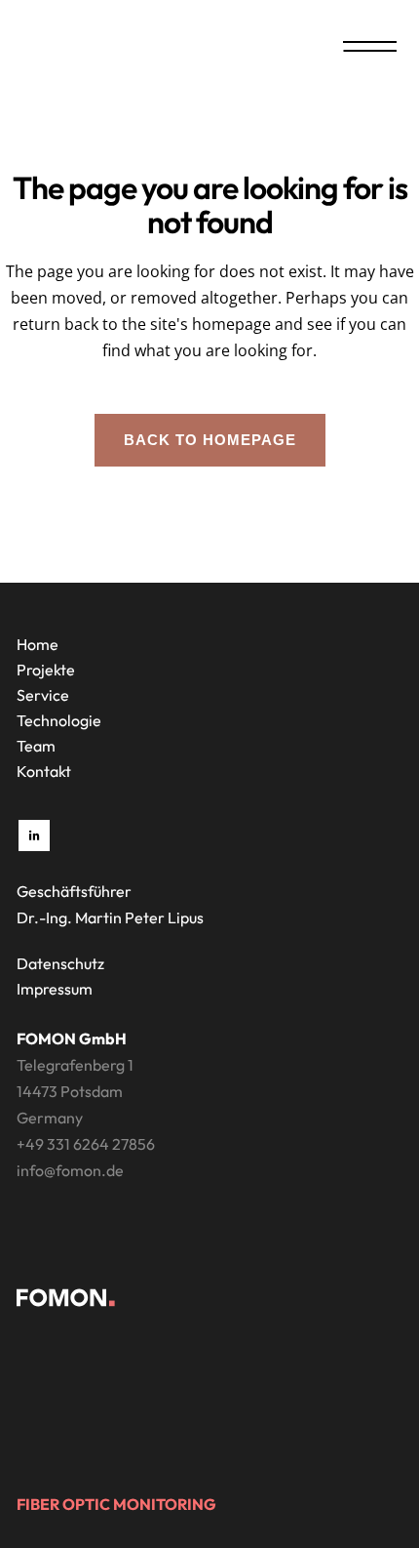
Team (36, 745)
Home (37, 644)
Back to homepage (210, 439)
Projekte (46, 669)
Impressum (55, 988)
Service (43, 695)
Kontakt (44, 771)
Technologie (59, 720)
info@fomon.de (70, 1170)
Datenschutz (60, 963)
